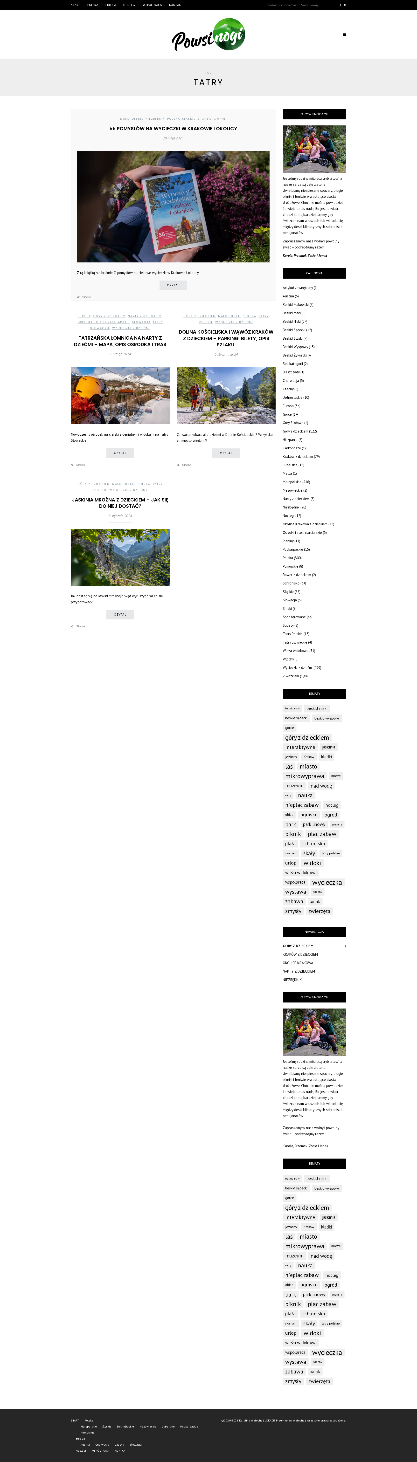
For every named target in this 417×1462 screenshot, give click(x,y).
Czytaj (173, 285)
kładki (326, 757)
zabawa (294, 901)
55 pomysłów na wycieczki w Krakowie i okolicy (173, 128)
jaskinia (328, 747)
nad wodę (321, 785)
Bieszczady (291, 372)
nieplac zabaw (302, 804)
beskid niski (316, 708)
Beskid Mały (292, 313)
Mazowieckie (292, 490)
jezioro (291, 756)
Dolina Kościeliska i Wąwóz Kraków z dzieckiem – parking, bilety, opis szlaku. (226, 338)
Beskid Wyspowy (295, 346)
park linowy (314, 824)
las (289, 766)
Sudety (288, 625)
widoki (312, 862)
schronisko (313, 843)
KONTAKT (176, 5)
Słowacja (141, 322)
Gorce (287, 414)
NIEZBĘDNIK (292, 979)
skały (309, 853)
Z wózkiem (291, 676)
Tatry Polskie (293, 633)
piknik (293, 833)
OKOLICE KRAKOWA (298, 963)
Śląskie (188, 119)
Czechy (288, 389)
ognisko (309, 814)
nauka (305, 795)
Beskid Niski (292, 321)
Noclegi (129, 5)
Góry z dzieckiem (109, 316)
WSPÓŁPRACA (152, 5)
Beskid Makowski (296, 304)
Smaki (287, 608)
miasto (308, 766)
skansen (290, 853)
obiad (289, 814)
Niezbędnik (155, 119)
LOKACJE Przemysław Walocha (285, 1420)
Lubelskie (290, 465)
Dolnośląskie (292, 397)
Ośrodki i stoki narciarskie (103, 322)
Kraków (309, 757)
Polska (92, 5)
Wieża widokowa (295, 650)
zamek (315, 901)
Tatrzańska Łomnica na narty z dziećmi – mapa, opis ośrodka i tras (120, 341)
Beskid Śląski (293, 338)
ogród (331, 814)
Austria (288, 296)
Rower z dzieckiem (297, 574)
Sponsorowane (212, 119)
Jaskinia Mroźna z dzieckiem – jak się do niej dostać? (120, 502)
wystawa (295, 891)
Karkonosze (292, 448)
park (290, 824)
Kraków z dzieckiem (298, 456)
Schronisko (291, 583)
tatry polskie (331, 853)
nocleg (332, 805)
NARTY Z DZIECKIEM (299, 971)
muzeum (294, 785)
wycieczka (327, 882)
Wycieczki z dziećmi (131, 328)
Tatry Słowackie (295, 642)
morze (336, 776)
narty (288, 795)
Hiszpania (290, 439)
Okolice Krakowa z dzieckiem (305, 524)
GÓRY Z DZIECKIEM (298, 946)
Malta (287, 473)
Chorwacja (291, 380)
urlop (291, 862)
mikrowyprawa (304, 776)
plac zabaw (322, 833)
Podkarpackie (293, 549)
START (75, 5)
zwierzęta (319, 911)
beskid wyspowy (327, 718)
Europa (110, 5)
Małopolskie (131, 119)
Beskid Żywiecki (295, 355)
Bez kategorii (293, 363)
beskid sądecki (296, 718)
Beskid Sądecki (294, 330)
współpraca (295, 882)
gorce (289, 727)
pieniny (337, 824)
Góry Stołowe (293, 422)
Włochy (288, 659)
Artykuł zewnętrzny (298, 287)
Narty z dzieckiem (145, 316)
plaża (290, 843)
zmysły (293, 910)
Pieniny (288, 541)
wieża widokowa (300, 872)
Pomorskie (290, 566)
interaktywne (300, 747)
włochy (317, 891)
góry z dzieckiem (307, 737)
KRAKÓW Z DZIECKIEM (300, 954)
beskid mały (292, 708)
